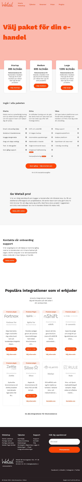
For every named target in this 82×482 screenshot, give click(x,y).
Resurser (43, 4)
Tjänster (32, 4)
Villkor (25, 480)
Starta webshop (7, 439)
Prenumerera (64, 450)
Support (36, 439)
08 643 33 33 (21, 464)
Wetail (5, 480)
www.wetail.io (7, 466)
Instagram (70, 470)
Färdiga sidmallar (8, 443)
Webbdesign (22, 443)
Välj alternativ (11, 354)
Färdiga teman (7, 441)
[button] (15, 129)
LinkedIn (62, 470)
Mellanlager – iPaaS (24, 447)
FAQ (34, 443)
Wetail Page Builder (9, 445)
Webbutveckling (23, 441)
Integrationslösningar (25, 449)
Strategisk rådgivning (25, 445)
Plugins (61, 4)
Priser (52, 4)
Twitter (77, 470)
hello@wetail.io (32, 464)
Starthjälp (21, 439)
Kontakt (36, 441)
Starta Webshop (21, 4)
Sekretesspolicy (17, 480)
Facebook (54, 470)
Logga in (36, 445)
